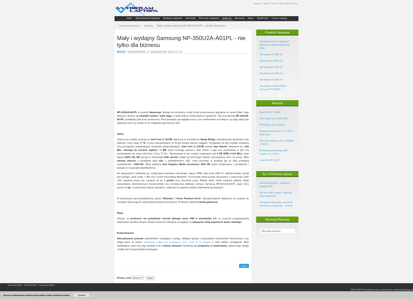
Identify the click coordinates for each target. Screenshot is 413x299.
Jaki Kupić (190, 18)
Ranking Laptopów (172, 18)
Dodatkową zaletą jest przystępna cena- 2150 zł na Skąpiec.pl (178, 242)
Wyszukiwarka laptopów (148, 18)
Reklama (266, 3)
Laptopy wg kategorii (46, 285)
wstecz (244, 266)
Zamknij (81, 295)
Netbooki (226, 18)
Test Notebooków (30, 285)
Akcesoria (240, 18)
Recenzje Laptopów (209, 18)
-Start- (129, 18)
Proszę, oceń (124, 277)
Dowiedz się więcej (61, 295)
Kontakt (274, 3)
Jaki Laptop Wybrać (14, 285)
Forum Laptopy (279, 18)
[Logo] (136, 7)
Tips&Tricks (262, 18)
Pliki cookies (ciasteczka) (288, 3)
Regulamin (258, 3)
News (250, 18)
